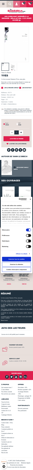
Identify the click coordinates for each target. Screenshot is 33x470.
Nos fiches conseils (6, 391)
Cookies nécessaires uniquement (16, 269)
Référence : (4, 92)
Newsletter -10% (22, 387)
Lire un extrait (27, 87)
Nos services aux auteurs (8, 394)
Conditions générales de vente (11, 463)
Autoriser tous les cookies (16, 259)
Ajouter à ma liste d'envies (17, 143)
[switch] (28, 235)
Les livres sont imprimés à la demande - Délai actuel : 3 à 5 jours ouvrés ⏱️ (16, 18)
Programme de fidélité (24, 398)
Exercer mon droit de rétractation (16, 467)
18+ (2, 412)
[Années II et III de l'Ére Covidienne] (8, 195)
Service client (14, 358)
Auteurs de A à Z (6, 410)
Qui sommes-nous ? (6, 387)
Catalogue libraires (6, 415)
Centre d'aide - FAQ (7, 422)
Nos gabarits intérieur (7, 446)
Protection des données (16, 465)
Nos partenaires (22, 410)
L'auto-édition (5, 389)
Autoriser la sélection (16, 264)
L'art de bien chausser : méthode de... (8, 274)
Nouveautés (4, 408)
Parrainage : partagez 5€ (24, 396)
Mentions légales (25, 463)
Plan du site (4, 452)
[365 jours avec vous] (24, 195)
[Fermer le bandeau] (30, 199)
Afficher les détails (21, 253)
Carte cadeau (21, 400)
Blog (2, 425)
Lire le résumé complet (11, 87)
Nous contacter (5, 427)
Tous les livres (5, 402)
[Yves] (16, 60)
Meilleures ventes (6, 406)
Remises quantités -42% (24, 389)
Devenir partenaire (23, 408)
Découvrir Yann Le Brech (21, 168)
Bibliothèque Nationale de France (9, 279)
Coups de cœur (5, 404)
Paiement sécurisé (15, 345)
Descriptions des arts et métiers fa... (24, 274)
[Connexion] (16, 5)
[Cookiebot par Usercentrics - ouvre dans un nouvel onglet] (19, 199)
